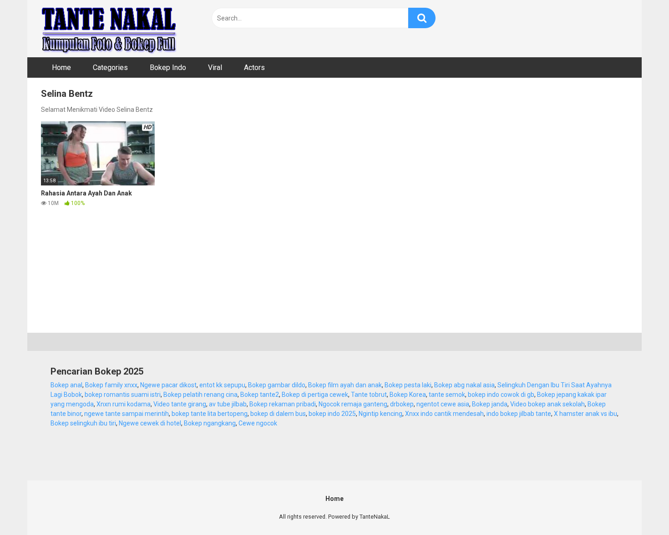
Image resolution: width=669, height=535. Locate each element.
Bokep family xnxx (111, 385)
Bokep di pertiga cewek (315, 394)
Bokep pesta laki (408, 385)
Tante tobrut (369, 394)
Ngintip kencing (380, 413)
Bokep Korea (408, 394)
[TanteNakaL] (109, 28)
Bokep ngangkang (210, 423)
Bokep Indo (168, 67)
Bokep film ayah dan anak (345, 385)
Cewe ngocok (257, 423)
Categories (110, 67)
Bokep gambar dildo (276, 385)
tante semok (447, 394)
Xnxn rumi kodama (123, 404)
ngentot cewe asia (442, 404)
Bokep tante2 (259, 394)
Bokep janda (489, 404)
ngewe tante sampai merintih (126, 413)
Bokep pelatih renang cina (200, 394)
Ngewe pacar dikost (168, 385)
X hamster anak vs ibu (585, 413)
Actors (254, 67)
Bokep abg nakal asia (464, 385)
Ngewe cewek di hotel (150, 423)
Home (61, 67)
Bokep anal (66, 385)
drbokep (402, 404)
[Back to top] (638, 507)
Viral (215, 67)
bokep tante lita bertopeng (210, 413)
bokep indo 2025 (332, 413)
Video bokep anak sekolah (547, 404)
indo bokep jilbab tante (519, 413)
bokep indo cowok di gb (501, 394)
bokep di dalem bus (278, 413)
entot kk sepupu (222, 385)
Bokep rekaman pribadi (282, 404)
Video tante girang (179, 404)
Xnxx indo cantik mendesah (444, 413)
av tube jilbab (228, 404)
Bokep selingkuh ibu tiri (83, 423)
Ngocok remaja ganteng (353, 404)
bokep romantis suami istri (123, 394)
